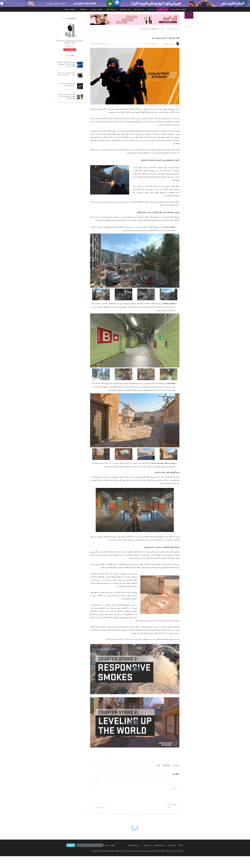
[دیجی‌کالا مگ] (189, 15)
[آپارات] (78, 851)
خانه (178, 28)
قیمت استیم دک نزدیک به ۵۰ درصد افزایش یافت (67, 84)
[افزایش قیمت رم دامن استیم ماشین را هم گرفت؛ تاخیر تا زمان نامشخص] (80, 97)
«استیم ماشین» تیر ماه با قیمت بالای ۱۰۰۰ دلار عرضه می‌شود (66, 73)
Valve (158, 765)
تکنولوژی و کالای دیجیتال (178, 9)
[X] (74, 851)
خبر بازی (162, 28)
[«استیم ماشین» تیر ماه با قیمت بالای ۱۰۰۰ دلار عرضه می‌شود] (80, 75)
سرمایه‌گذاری (83, 9)
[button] (115, 755)
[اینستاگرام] (70, 851)
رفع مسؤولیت (147, 845)
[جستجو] (189, 22)
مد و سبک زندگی (139, 9)
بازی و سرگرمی (162, 9)
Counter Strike (166, 765)
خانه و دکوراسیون (125, 9)
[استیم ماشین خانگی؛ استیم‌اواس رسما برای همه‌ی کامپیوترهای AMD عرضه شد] (80, 65)
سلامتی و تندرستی (96, 9)
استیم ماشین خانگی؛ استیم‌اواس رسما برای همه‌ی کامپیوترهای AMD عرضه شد (66, 64)
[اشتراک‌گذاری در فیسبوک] (101, 755)
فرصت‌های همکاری (159, 845)
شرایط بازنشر (172, 845)
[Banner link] (125, 3)
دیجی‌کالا (181, 845)
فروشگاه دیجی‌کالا (70, 9)
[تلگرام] (67, 851)
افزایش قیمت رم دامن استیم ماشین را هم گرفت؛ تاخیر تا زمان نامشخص (66, 96)
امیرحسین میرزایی (169, 43)
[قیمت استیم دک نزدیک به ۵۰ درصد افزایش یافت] (80, 86)
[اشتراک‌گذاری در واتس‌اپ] (94, 755)
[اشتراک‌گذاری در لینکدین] (105, 755)
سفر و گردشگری (111, 9)
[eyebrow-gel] (134, 19)
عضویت (71, 845)
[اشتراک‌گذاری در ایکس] (98, 755)
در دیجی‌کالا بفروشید (134, 845)
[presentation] (82, 34)
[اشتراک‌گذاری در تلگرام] (91, 755)
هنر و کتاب (151, 9)
